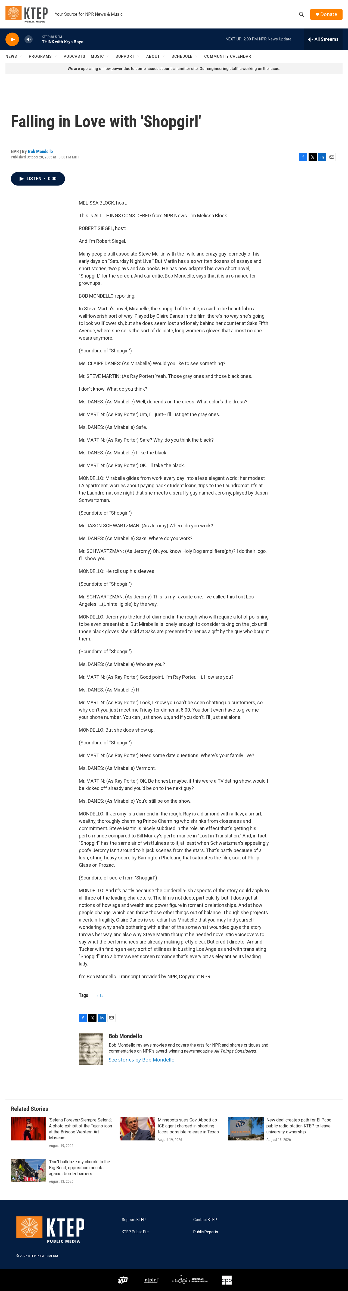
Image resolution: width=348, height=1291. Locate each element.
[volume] (28, 39)
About (153, 56)
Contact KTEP (205, 1220)
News (11, 56)
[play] (12, 39)
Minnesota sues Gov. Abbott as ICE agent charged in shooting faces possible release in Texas (188, 1125)
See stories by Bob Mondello (142, 1059)
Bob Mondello (40, 151)
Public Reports (205, 1232)
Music (97, 56)
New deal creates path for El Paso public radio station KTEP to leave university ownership (298, 1125)
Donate (328, 14)
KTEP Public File (135, 1232)
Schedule (182, 56)
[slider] (37, 39)
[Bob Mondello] (91, 1049)
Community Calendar (227, 56)
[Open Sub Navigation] (21, 56)
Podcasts (74, 56)
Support (125, 56)
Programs (40, 56)
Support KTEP (134, 1220)
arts (100, 995)
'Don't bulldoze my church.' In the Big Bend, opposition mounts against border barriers (79, 1167)
